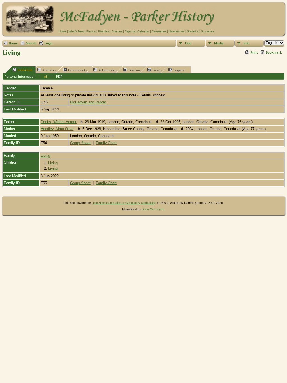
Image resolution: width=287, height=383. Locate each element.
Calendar (143, 31)
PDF (59, 76)
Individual (25, 70)
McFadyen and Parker (88, 102)
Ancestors (49, 70)
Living (45, 155)
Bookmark (274, 52)
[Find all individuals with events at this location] (150, 122)
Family (157, 70)
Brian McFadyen (153, 209)
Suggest (179, 70)
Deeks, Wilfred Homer (58, 122)
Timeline (134, 70)
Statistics (192, 31)
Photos (91, 31)
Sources (117, 31)
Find (188, 43)
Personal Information (20, 76)
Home (62, 31)
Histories (103, 31)
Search (31, 43)
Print (254, 52)
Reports (130, 31)
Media (219, 43)
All (46, 76)
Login (48, 43)
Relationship (107, 70)
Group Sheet (80, 143)
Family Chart (106, 143)
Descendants (77, 70)
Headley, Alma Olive (57, 129)
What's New (76, 31)
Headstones (176, 31)
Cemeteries (159, 31)
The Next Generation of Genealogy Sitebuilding (124, 202)
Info (246, 43)
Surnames (207, 31)
